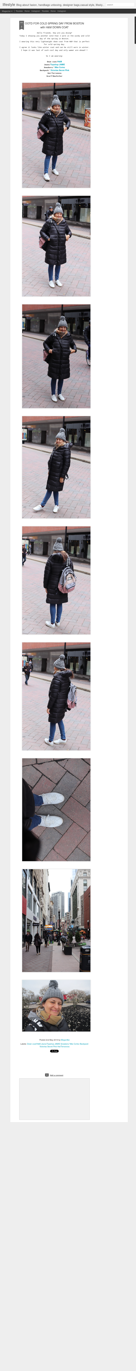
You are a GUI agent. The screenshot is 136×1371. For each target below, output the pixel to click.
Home (27, 11)
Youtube (19, 11)
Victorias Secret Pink (59, 70)
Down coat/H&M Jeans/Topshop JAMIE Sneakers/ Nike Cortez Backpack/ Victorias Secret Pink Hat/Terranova (58, 1045)
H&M (60, 61)
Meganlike (65, 1039)
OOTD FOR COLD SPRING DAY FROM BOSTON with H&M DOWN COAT (54, 25)
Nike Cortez (60, 67)
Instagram (35, 11)
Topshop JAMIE (57, 64)
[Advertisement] (104, 63)
